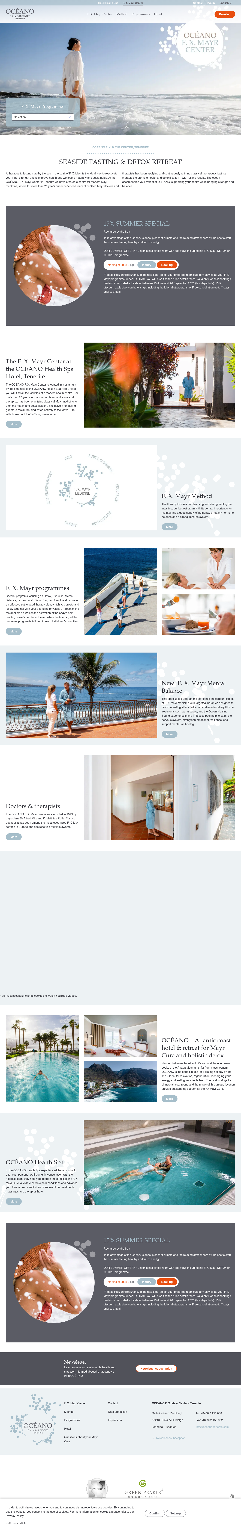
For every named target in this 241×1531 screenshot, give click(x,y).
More (13, 424)
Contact (198, 3)
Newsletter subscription (156, 1368)
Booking (167, 265)
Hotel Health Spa (108, 3)
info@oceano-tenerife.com (212, 1427)
